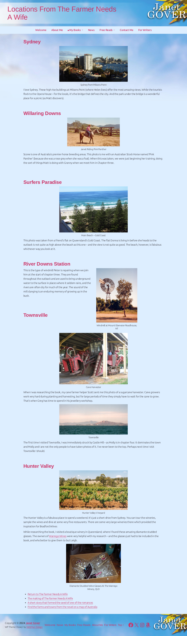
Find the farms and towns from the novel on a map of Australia (62, 606)
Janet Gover (33, 623)
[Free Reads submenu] (114, 30)
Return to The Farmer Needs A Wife (48, 594)
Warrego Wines (57, 536)
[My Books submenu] (82, 30)
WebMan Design (34, 627)
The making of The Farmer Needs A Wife (50, 598)
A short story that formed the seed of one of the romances (60, 602)
